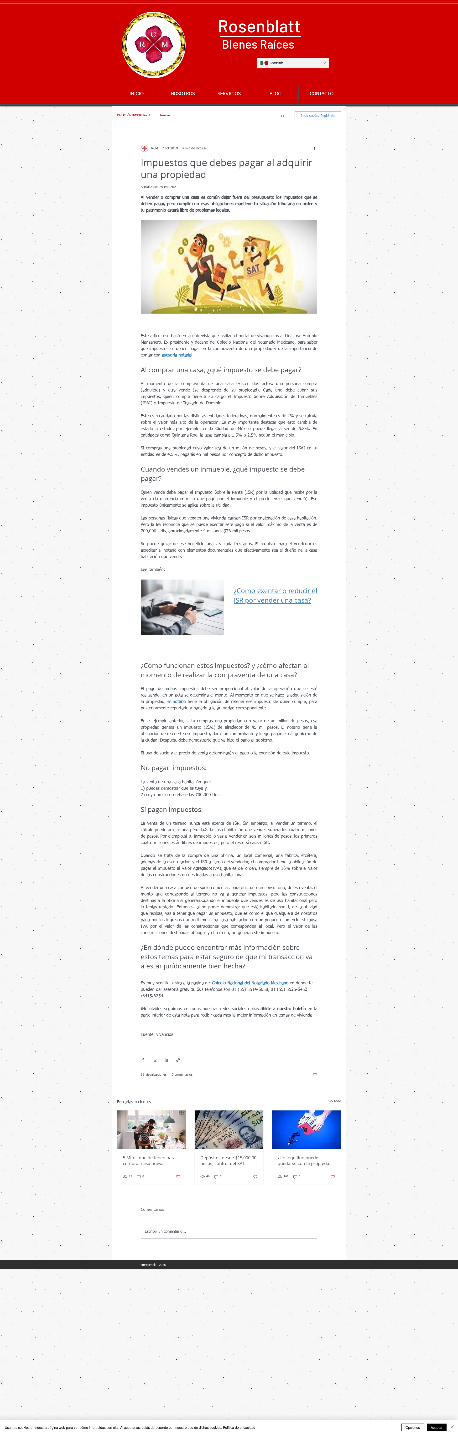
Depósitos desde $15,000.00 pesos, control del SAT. (228, 1160)
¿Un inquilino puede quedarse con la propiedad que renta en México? (305, 1160)
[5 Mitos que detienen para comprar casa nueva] (151, 1129)
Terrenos (165, 115)
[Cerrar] (452, 1427)
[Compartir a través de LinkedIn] (166, 1060)
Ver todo (334, 1101)
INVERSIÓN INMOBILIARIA (133, 115)
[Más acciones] (314, 148)
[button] (283, 116)
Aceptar (436, 1427)
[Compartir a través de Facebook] (143, 1060)
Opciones (413, 1427)
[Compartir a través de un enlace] (178, 1060)
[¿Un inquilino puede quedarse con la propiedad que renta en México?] (306, 1129)
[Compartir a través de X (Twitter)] (154, 1060)
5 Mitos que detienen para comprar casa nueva (149, 1160)
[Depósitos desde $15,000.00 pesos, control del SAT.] (229, 1129)
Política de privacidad (239, 1427)
